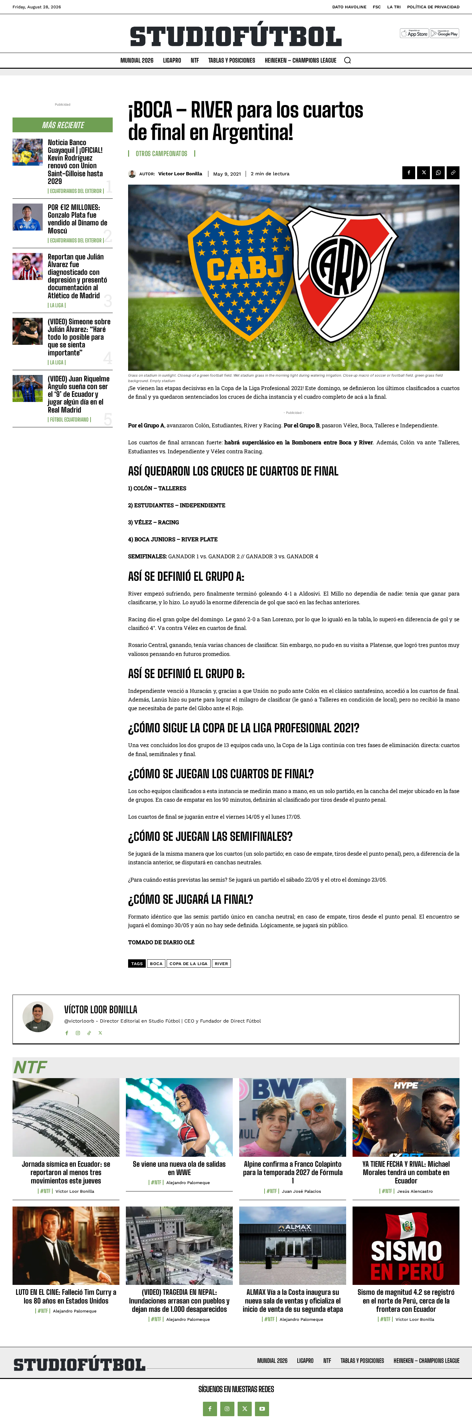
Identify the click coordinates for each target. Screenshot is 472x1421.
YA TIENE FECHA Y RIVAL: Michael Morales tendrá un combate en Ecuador (406, 1172)
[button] (347, 60)
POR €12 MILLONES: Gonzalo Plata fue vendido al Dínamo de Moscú (77, 219)
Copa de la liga (189, 963)
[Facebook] (408, 172)
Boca (156, 963)
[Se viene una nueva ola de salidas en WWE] (179, 1121)
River (221, 963)
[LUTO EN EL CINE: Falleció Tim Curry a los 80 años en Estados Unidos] (66, 1249)
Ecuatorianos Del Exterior (75, 191)
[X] (423, 172)
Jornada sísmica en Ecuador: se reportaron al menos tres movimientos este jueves (66, 1172)
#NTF (45, 1191)
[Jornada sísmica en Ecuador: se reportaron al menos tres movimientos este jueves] (66, 1121)
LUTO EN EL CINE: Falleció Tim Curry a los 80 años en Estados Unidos (66, 1296)
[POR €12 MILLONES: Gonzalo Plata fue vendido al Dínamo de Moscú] (28, 217)
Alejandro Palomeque (188, 1182)
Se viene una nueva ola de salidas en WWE (179, 1168)
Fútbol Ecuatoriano (69, 419)
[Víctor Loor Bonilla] (133, 174)
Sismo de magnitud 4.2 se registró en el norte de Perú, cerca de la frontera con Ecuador (406, 1300)
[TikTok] (89, 1031)
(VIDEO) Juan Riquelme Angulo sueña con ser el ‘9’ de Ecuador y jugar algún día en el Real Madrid (78, 394)
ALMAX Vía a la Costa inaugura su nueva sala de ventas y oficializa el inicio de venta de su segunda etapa (293, 1300)
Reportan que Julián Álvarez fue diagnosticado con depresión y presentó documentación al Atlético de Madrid (77, 276)
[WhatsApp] (438, 172)
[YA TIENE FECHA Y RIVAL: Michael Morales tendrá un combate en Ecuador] (406, 1121)
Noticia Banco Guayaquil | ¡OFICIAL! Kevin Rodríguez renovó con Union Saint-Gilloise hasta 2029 (75, 162)
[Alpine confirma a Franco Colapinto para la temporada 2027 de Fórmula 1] (292, 1121)
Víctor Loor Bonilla (180, 174)
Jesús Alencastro (415, 1191)
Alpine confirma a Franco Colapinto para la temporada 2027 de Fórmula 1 (293, 1172)
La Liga (56, 305)
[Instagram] (77, 1031)
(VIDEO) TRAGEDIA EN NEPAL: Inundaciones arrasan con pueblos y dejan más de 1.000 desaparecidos (179, 1300)
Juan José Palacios (301, 1191)
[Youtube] (262, 1409)
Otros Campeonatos (162, 153)
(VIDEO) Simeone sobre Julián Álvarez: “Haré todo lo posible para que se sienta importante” (79, 337)
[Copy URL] (453, 172)
